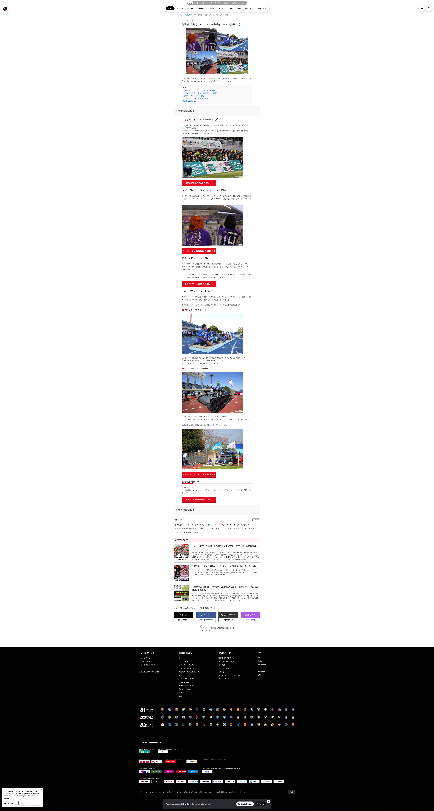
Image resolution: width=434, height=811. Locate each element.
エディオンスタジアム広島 (209, 529)
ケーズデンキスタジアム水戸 (186, 532)
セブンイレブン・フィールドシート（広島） (201, 93)
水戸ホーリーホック (230, 525)
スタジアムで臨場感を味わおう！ (199, 499)
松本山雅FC (179, 525)
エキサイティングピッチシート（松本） (199, 90)
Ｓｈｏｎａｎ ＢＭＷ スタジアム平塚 (238, 529)
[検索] (429, 8)
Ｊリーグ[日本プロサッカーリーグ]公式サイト (160, 792)
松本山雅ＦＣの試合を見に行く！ (199, 183)
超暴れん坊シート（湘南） (194, 96)
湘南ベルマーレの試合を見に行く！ (199, 284)
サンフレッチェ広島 (195, 525)
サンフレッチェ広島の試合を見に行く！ (199, 251)
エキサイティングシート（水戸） (196, 98)
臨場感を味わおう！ (191, 101)
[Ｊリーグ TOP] (176, 15)
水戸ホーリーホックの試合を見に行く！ (199, 474)
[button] (422, 8)
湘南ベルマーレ (213, 525)
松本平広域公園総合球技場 (185, 529)
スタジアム (246, 525)
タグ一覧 (256, 519)
